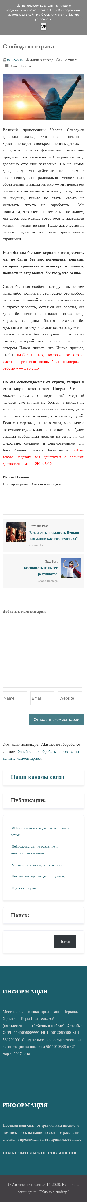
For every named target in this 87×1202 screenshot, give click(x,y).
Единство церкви (24, 888)
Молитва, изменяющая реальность (37, 865)
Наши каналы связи (37, 777)
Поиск (64, 941)
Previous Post (54, 532)
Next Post (40, 568)
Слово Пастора (21, 66)
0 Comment (69, 60)
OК (43, 26)
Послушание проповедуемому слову (38, 876)
